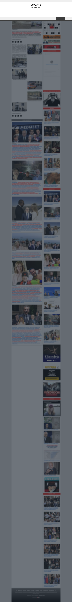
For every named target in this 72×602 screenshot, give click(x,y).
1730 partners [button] (46, 11)
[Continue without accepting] (7, 1)
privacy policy (21, 14)
